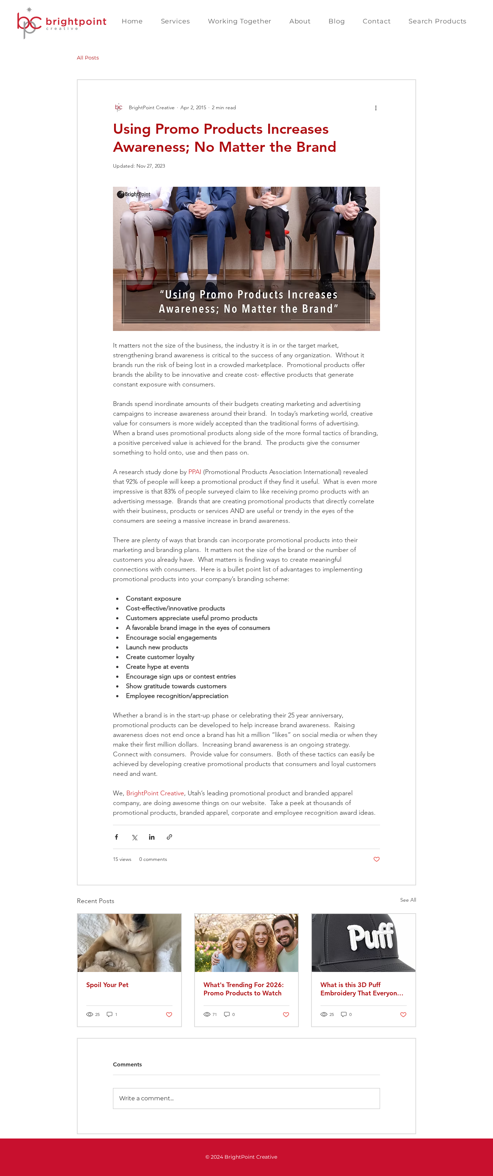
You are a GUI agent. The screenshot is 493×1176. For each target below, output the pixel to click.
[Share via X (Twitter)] (134, 837)
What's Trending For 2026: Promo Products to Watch (244, 989)
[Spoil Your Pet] (129, 943)
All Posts (88, 57)
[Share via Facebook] (116, 837)
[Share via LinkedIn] (151, 837)
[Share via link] (169, 837)
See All (408, 900)
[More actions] (375, 107)
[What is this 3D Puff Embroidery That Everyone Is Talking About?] (363, 943)
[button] (175, 21)
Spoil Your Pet (107, 985)
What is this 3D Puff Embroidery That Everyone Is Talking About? (360, 989)
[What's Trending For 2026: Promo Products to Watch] (246, 943)
